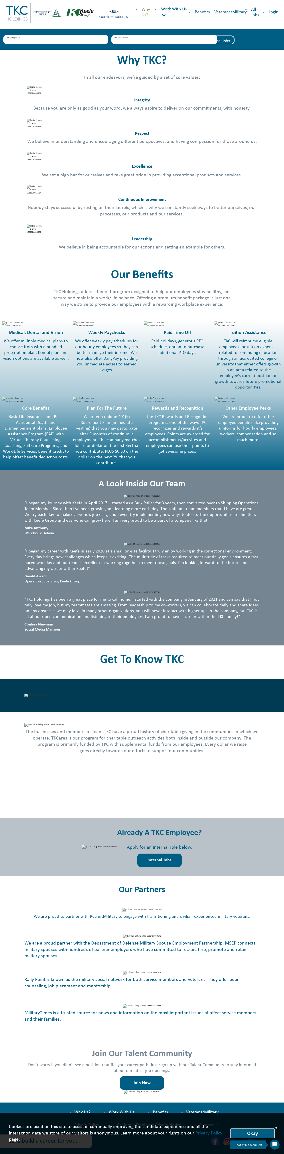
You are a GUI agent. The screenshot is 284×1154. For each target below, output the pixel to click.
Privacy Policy (208, 1133)
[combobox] (56, 39)
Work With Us (174, 9)
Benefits (202, 12)
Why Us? (82, 1112)
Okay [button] (252, 1133)
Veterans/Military (230, 12)
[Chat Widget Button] (275, 1145)
